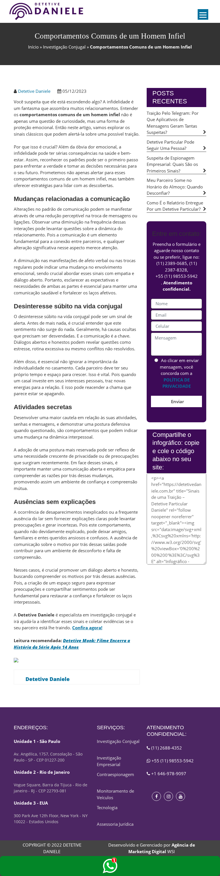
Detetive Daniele (34, 91)
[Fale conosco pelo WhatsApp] (110, 866)
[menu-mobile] (203, 14)
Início (33, 47)
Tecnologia (107, 807)
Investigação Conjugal (64, 47)
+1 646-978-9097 (168, 773)
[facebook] (156, 796)
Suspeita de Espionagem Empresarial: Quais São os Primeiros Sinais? (172, 164)
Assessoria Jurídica (115, 824)
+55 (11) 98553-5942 (177, 276)
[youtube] (180, 796)
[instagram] (168, 796)
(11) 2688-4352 (166, 748)
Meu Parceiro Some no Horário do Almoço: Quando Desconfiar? (175, 186)
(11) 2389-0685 (171, 263)
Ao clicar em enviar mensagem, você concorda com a (179, 373)
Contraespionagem (115, 774)
